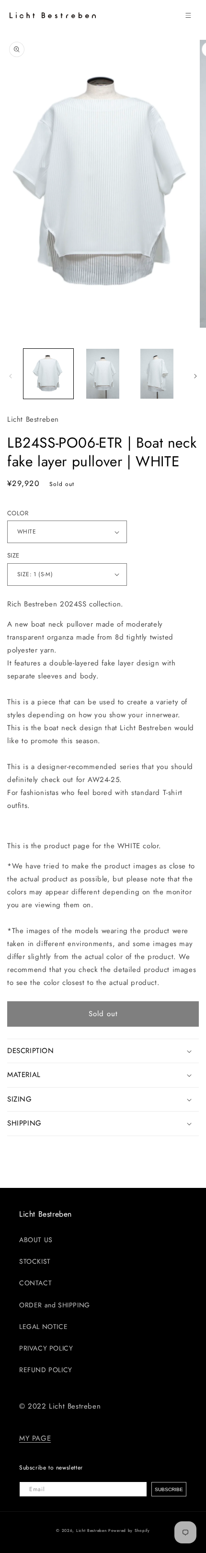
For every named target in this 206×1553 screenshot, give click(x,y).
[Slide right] (195, 376)
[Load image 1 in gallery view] (48, 374)
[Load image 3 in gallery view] (157, 374)
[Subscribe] (168, 1489)
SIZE (13, 555)
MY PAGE (35, 1438)
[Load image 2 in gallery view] (103, 374)
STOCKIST (35, 1261)
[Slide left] (10, 376)
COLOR (17, 513)
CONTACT (35, 1283)
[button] (188, 15)
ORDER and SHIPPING (54, 1305)
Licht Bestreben (91, 1530)
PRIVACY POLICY (46, 1348)
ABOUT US (36, 1240)
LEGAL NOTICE (43, 1326)
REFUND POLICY (45, 1370)
